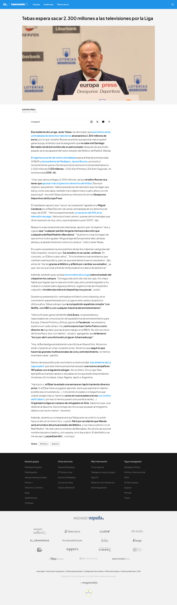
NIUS (126, 477)
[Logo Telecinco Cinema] (105, 549)
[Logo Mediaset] (88, 519)
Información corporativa (55, 571)
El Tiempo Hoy (65, 472)
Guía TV (94, 477)
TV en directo (97, 467)
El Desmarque (131, 482)
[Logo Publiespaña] (88, 558)
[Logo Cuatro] (105, 531)
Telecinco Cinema (34, 487)
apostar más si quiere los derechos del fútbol (67, 183)
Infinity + (29, 482)
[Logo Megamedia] (89, 583)
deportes (55, 444)
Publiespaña (31, 472)
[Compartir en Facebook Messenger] (103, 121)
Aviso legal (40, 571)
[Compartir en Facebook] (109, 121)
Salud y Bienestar (66, 487)
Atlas (27, 492)
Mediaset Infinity (132, 467)
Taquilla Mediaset (66, 467)
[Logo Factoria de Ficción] (72, 540)
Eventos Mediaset (67, 477)
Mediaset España (33, 467)
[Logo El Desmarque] (39, 540)
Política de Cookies (112, 571)
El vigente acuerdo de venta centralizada (53, 157)
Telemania (44, 444)
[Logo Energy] (137, 540)
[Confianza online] (88, 595)
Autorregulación (99, 487)
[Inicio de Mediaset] (5, 4)
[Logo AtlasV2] (56, 559)
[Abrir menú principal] (172, 4)
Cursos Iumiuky (65, 482)
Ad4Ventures (31, 497)
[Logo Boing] (104, 540)
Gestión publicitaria (128, 571)
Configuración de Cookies (93, 571)
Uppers (128, 487)
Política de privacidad (74, 571)
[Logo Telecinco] (72, 531)
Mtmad (127, 492)
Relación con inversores (103, 482)
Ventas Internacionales (36, 477)
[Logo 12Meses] (137, 549)
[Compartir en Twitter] (97, 121)
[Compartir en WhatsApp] (91, 121)
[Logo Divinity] (137, 531)
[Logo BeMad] (40, 549)
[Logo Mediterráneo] (121, 559)
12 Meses (29, 503)
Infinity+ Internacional (134, 472)
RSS (139, 571)
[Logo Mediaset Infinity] (40, 531)
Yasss (127, 497)
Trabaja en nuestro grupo (103, 472)
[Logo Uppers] (72, 549)
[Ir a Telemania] (19, 4)
